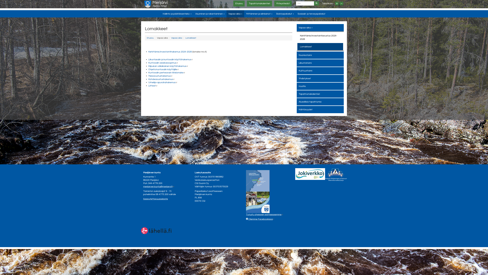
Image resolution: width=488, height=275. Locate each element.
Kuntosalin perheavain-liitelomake (166, 72)
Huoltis (302, 86)
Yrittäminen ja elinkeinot (258, 14)
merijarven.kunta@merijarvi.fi (157, 186)
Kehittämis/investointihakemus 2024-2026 (170, 52)
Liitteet (152, 86)
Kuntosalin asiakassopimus (162, 63)
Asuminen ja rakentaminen (209, 14)
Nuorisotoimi (305, 55)
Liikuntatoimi (305, 63)
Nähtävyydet (305, 109)
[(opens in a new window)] (310, 174)
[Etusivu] (148, 4)
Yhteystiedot (283, 3)
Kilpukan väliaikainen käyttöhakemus (167, 66)
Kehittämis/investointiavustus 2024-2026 (318, 37)
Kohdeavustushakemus (160, 79)
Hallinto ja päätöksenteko (176, 14)
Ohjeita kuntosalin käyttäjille (162, 69)
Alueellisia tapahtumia (310, 102)
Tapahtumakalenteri (259, 3)
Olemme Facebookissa (260, 219)
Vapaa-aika (234, 14)
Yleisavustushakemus (159, 76)
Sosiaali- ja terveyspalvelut (311, 14)
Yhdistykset (305, 78)
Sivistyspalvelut (284, 14)
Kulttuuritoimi (305, 71)
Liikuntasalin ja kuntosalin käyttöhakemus (169, 59)
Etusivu (239, 3)
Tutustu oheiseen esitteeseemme (263, 214)
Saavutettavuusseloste (155, 199)
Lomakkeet (190, 38)
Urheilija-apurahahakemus (162, 82)
